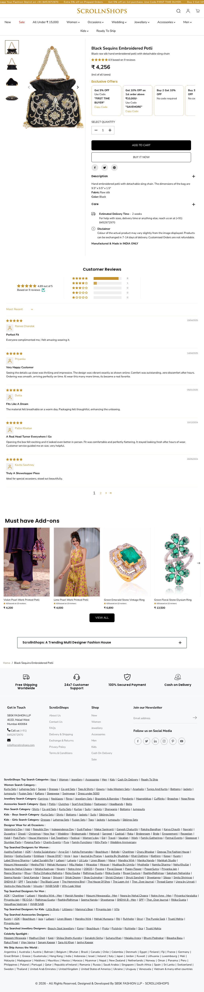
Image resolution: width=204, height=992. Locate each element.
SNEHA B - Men (126, 900)
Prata (105, 928)
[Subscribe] (195, 718)
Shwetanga (154, 877)
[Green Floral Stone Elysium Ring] (177, 562)
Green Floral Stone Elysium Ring (173, 600)
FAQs (52, 728)
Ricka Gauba (72, 873)
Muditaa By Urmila (123, 864)
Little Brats (52, 909)
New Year (49, 834)
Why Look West (71, 886)
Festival (75, 838)
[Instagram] (164, 741)
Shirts (35, 809)
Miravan (104, 864)
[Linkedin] (155, 741)
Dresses (53, 789)
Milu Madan (76, 864)
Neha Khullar (181, 864)
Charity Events (52, 842)
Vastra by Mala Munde (17, 886)
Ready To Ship (106, 31)
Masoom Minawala (15, 938)
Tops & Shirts (85, 789)
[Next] (77, 87)
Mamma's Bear (84, 909)
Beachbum (101, 852)
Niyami (61, 869)
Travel (112, 838)
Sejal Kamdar (31, 877)
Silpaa (167, 877)
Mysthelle (143, 864)
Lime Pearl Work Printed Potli (71, 600)
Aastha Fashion (13, 852)
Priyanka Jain (169, 869)
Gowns (100, 789)
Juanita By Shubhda (116, 856)
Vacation (123, 838)
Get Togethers (59, 838)
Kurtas (78, 809)
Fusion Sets (25, 793)
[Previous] (29, 87)
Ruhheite (128, 919)
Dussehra (9, 834)
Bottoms (175, 789)
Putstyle (117, 928)
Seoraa (46, 877)
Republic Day (41, 829)
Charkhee (128, 852)
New (8, 22)
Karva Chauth (172, 829)
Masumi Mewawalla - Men (101, 895)
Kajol (51, 938)
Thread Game (165, 882)
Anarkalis (138, 789)
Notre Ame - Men (161, 895)
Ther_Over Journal (143, 882)
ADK (28, 852)
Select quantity (103, 122)
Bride (156, 834)
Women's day (90, 838)
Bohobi (115, 852)
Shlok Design (73, 877)
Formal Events (173, 838)
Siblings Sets (106, 814)
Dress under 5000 (88, 793)
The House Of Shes (98, 882)
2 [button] (100, 493)
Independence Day (63, 829)
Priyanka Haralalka (185, 895)
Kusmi (177, 856)
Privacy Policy (57, 747)
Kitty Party (101, 842)
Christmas (34, 834)
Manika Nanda (145, 860)
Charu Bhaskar (145, 852)
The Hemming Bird (73, 882)
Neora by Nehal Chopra (18, 869)
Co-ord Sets (68, 789)
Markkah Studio (166, 860)
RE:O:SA (27, 900)
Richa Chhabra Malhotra (47, 873)
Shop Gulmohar (93, 877)
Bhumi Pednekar (154, 938)
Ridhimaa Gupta (92, 873)
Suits (88, 809)
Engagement (170, 834)
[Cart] (197, 11)
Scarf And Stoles (81, 804)
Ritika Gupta (112, 873)
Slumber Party (13, 842)
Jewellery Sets (83, 799)
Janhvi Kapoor (85, 942)
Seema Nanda (12, 877)
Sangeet (107, 834)
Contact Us (55, 722)
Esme (80, 928)
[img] (14, 321)
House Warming (38, 838)
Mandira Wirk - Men (50, 895)
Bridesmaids (79, 834)
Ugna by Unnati (185, 882)
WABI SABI (52, 886)
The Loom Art (121, 882)
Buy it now (141, 157)
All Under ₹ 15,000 (46, 22)
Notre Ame (74, 869)
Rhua (27, 873)
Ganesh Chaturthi (127, 829)
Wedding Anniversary (123, 842)
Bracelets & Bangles (107, 799)
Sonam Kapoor (46, 942)
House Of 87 (54, 856)
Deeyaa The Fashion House (173, 852)
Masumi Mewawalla (16, 864)
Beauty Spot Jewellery (61, 928)
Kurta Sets (10, 789)
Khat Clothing (139, 856)
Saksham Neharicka (178, 873)
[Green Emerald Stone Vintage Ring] (127, 562)
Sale (22, 22)
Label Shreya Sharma (16, 860)
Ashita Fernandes (82, 852)
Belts (129, 804)
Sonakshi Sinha (94, 938)
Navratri (188, 829)
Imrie (67, 856)
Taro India (31, 882)
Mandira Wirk (126, 860)
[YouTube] (181, 741)
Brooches (172, 799)
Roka (130, 834)
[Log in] (188, 11)
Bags (43, 804)
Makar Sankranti (104, 829)
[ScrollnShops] (102, 11)
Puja (66, 842)
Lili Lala (83, 860)
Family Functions (82, 842)
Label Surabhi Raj (42, 860)
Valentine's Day (13, 829)
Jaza (75, 856)
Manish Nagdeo (74, 895)
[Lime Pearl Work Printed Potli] (77, 562)
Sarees (42, 789)
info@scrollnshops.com (21, 745)
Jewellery (141, 22)
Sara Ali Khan (66, 942)
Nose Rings (187, 799)
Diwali (22, 834)
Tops (91, 820)
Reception (186, 834)
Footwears (100, 804)
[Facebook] (94, 167)
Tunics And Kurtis (157, 789)
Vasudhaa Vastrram (15, 904)
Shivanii (57, 877)
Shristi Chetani (114, 877)
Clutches (63, 804)
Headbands (116, 804)
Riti (118, 919)
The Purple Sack (155, 919)
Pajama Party (32, 842)
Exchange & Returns (61, 740)
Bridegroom (143, 834)
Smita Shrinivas (183, 877)
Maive (111, 860)
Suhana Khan (114, 938)
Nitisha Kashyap (44, 869)
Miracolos (91, 864)
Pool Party (19, 838)
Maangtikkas (143, 799)
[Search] (178, 11)
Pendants (127, 799)
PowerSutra (151, 869)
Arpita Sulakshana (44, 852)
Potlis (52, 804)
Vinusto (37, 886)
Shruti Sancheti (135, 877)
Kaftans (39, 793)
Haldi (7, 838)
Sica (140, 928)
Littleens (67, 909)
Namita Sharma (161, 864)
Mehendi (94, 834)
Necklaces (57, 799)
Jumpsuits (10, 793)
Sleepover (191, 838)
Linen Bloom (98, 860)
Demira (8, 856)
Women (72, 22)
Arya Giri (63, 852)
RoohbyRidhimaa (153, 873)
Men (186, 22)
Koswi (167, 856)
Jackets (187, 789)
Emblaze (39, 856)
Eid (103, 838)
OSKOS (88, 869)
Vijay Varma (28, 942)
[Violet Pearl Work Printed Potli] (27, 562)
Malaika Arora (132, 938)
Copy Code (100, 107)
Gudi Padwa (84, 829)
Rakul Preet (11, 942)
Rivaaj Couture (131, 873)
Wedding (118, 22)
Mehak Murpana (56, 864)
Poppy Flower (133, 869)
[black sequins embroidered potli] (53, 87)
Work (134, 838)
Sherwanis (111, 809)
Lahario (71, 860)
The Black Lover (49, 882)
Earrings (43, 799)
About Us (55, 715)
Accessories (165, 22)
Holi (27, 829)
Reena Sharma (13, 873)
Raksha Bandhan (151, 829)
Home (6, 663)
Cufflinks (159, 799)
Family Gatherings (152, 838)
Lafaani (60, 860)
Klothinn (156, 856)
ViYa (116, 909)
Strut (140, 919)
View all (102, 618)
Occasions (95, 22)
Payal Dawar (114, 869)
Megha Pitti (37, 864)
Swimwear (68, 793)
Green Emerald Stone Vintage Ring (124, 600)
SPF (20, 882)
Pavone (99, 869)
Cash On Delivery (101, 753)
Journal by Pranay (91, 856)
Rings (69, 799)
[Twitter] (104, 167)
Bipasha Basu (175, 938)
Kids (83, 31)
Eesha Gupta (23, 856)
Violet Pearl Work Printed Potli (21, 600)
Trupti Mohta (175, 919)
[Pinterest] (114, 167)
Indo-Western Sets (118, 789)
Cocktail (120, 834)
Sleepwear (53, 793)
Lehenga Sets (27, 789)
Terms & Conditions (60, 753)
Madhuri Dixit (37, 938)
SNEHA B (10, 882)
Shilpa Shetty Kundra (69, 938)
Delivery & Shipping (61, 734)
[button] (99, 60)
